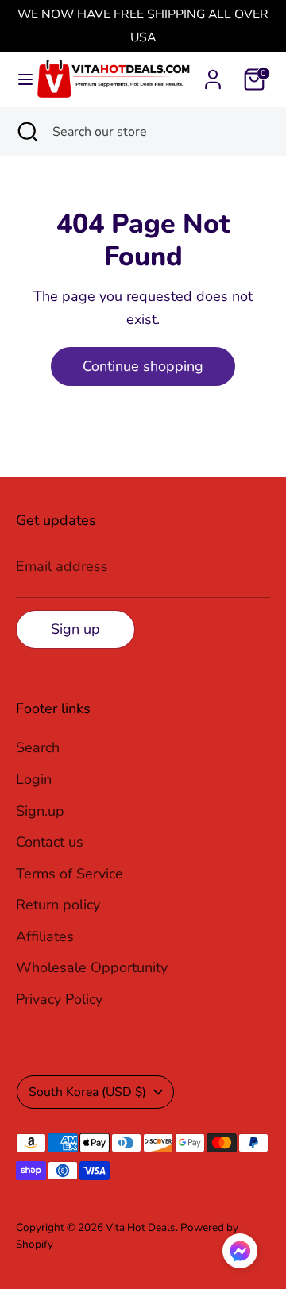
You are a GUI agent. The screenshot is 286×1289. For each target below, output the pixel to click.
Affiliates (45, 936)
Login (34, 779)
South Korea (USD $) (87, 1092)
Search (38, 747)
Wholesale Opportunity (92, 967)
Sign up (75, 629)
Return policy (58, 904)
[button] (239, 1254)
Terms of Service (69, 873)
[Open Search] (26, 132)
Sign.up (40, 810)
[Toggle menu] (19, 80)
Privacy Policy (59, 999)
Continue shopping (143, 366)
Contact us (49, 841)
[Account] (213, 74)
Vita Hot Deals (141, 1227)
